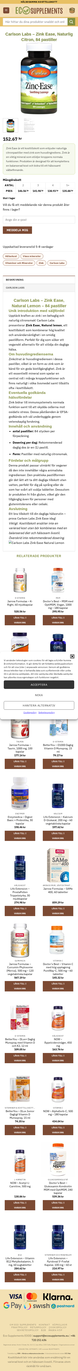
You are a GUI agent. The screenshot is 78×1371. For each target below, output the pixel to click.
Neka (39, 695)
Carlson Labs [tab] (15, 287)
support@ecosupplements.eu (51, 1335)
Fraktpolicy (19, 1327)
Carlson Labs (57, 263)
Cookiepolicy (30, 712)
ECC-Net (68, 1353)
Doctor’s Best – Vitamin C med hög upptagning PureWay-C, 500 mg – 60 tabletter (58, 969)
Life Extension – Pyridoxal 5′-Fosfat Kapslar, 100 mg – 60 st (58, 1262)
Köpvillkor (59, 1324)
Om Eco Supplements (23, 1324)
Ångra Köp (55, 1330)
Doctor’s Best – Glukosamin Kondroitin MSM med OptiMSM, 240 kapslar (58, 1188)
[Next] (69, 78)
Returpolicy (38, 1327)
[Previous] (9, 78)
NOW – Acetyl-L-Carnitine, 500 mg (19, 1184)
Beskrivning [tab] (14, 279)
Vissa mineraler (32, 256)
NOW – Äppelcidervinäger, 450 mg (58, 1043)
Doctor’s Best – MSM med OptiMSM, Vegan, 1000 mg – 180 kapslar (58, 605)
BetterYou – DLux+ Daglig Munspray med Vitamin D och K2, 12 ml (20, 1043)
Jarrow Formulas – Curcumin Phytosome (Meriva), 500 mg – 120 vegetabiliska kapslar (20, 969)
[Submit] (71, 21)
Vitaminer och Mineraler (19, 263)
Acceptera (39, 684)
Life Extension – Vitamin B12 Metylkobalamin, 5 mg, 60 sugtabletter (19, 1262)
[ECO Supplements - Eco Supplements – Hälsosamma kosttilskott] (39, 10)
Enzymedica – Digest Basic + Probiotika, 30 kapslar (20, 820)
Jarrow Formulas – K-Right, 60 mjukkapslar (20, 603)
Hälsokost (11, 256)
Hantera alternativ (39, 705)
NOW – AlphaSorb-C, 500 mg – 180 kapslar (58, 1113)
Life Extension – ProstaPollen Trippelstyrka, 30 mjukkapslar (20, 893)
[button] (72, 656)
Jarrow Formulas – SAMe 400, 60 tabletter (58, 890)
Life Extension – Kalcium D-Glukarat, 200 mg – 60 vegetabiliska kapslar (58, 820)
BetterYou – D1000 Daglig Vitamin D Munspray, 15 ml (58, 748)
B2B (43, 1330)
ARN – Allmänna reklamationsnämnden (30, 1353)
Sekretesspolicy (46, 712)
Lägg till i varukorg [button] (20, 620)
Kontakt (44, 1324)
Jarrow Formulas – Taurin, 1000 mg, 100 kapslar (20, 748)
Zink (41, 263)
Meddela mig (17, 230)
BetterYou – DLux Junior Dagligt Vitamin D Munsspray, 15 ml (20, 1114)
